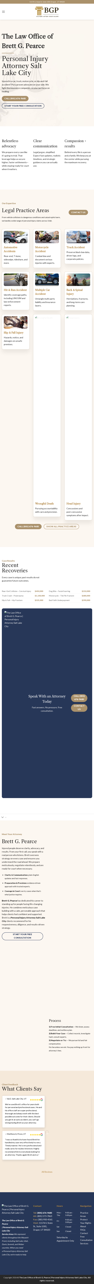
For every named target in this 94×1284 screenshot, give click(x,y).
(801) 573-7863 (44, 1216)
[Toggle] (2, 817)
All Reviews (47, 1172)
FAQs (82, 1230)
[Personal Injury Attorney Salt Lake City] (47, 11)
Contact (84, 1233)
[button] (3, 12)
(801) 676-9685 (42, 1213)
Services (84, 1243)
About (83, 1226)
